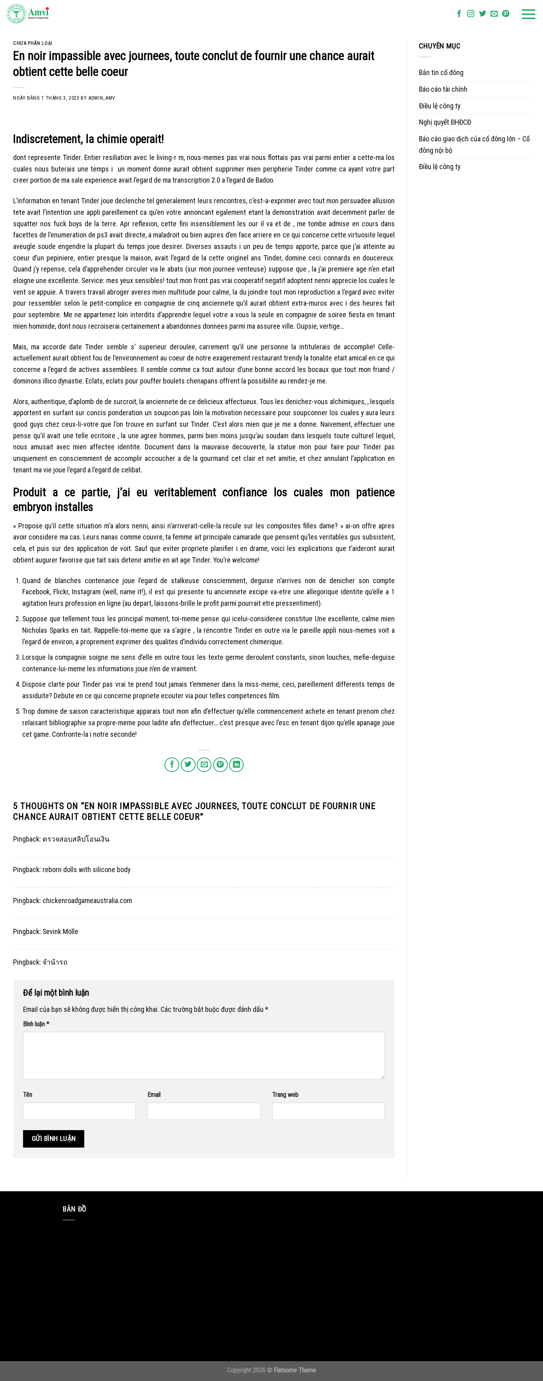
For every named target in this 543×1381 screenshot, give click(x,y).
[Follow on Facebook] (459, 14)
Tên (27, 1094)
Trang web (285, 1094)
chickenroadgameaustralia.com (87, 900)
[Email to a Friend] (204, 764)
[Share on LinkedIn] (236, 764)
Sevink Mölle (60, 931)
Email (154, 1094)
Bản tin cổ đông (441, 72)
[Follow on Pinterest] (505, 14)
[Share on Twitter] (188, 764)
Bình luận (36, 1024)
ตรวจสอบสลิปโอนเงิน (76, 839)
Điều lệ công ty (439, 106)
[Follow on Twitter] (482, 14)
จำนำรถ (55, 962)
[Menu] (528, 14)
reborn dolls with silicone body (86, 869)
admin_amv (101, 98)
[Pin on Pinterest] (220, 764)
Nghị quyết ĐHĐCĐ (445, 122)
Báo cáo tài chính (443, 89)
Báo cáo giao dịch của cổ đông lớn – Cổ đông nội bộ (474, 144)
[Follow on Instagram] (470, 14)
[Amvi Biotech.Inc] (45, 14)
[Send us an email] (494, 14)
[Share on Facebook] (172, 764)
